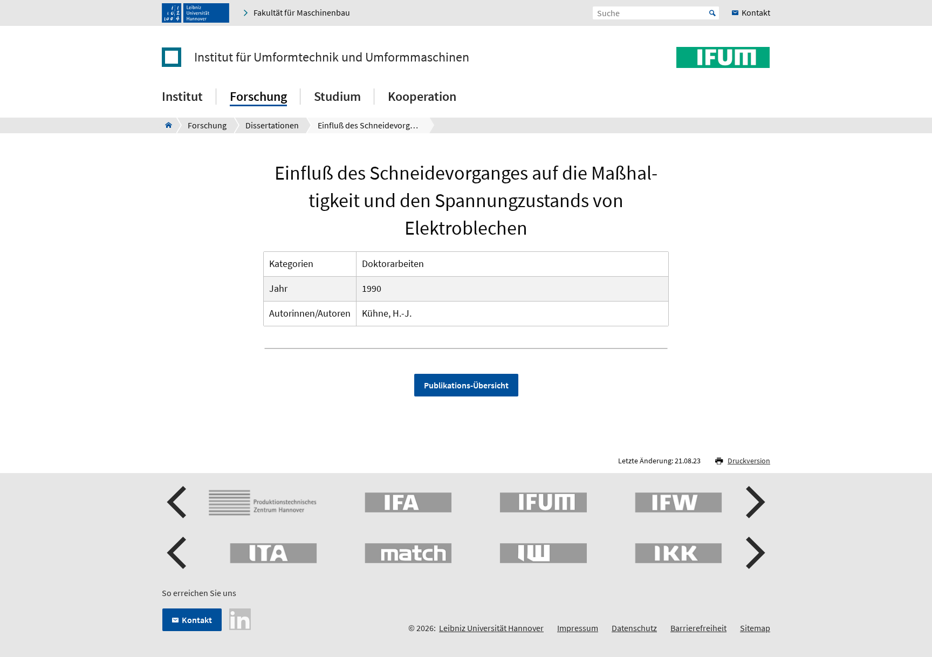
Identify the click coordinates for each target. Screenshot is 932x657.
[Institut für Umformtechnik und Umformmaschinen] (165, 125)
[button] (178, 502)
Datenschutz (634, 627)
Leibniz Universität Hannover (491, 627)
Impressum (577, 627)
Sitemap (755, 627)
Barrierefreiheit (698, 627)
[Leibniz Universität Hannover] (195, 13)
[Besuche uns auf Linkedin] (240, 618)
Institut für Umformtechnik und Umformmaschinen (331, 57)
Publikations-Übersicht (466, 385)
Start (712, 12)
